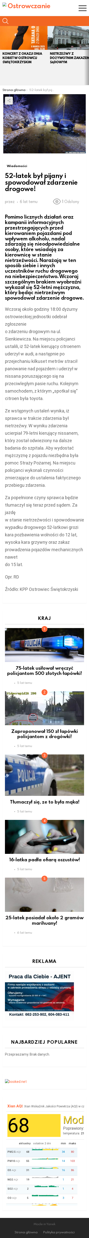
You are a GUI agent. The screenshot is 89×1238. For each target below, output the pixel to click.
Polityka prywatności (59, 1232)
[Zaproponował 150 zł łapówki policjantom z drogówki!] (44, 708)
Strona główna (26, 1232)
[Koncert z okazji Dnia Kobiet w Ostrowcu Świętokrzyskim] (23, 38)
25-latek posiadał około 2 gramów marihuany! (44, 920)
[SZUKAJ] (5, 21)
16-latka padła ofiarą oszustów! (44, 859)
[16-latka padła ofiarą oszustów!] (44, 837)
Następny (86, 55)
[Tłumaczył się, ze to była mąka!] (44, 775)
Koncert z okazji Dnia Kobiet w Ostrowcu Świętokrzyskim (22, 57)
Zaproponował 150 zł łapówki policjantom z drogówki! (44, 733)
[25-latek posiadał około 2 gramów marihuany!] (44, 895)
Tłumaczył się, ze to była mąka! (44, 802)
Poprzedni (2, 55)
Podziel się (9, 101)
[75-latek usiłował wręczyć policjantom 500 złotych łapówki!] (44, 645)
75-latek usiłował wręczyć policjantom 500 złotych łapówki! (44, 670)
